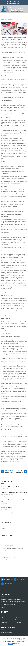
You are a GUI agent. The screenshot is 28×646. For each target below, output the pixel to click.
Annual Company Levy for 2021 (8, 513)
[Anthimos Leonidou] (12, 9)
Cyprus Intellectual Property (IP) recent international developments (21, 471)
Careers (17, 619)
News (10, 19)
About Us (4, 617)
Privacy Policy (18, 622)
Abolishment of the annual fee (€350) (10, 486)
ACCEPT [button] (10, 643)
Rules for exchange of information (9, 471)
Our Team (17, 617)
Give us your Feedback (6, 632)
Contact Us (4, 622)
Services (4, 619)
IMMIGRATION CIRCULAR (7, 507)
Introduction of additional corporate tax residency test (14, 500)
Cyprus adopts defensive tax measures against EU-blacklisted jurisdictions (14, 493)
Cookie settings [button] (20, 641)
